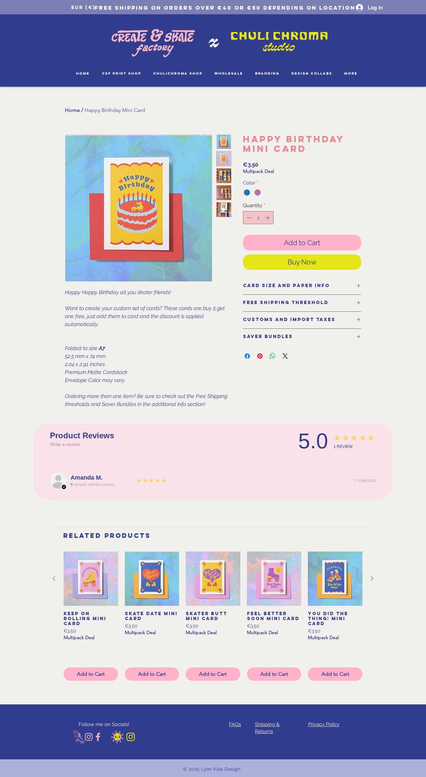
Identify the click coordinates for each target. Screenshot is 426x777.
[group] (213, 616)
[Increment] (268, 217)
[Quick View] (91, 579)
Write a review (65, 444)
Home (72, 110)
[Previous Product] (54, 579)
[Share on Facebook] (247, 356)
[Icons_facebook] (98, 737)
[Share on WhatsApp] (273, 356)
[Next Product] (372, 579)
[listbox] (86, 7)
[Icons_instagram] (89, 737)
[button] (86, 7)
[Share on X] (285, 356)
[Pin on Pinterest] (260, 356)
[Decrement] (248, 217)
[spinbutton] (258, 217)
